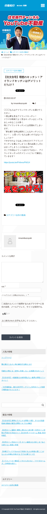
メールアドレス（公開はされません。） (14, 295)
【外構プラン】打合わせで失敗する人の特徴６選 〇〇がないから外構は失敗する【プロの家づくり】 (22, 452)
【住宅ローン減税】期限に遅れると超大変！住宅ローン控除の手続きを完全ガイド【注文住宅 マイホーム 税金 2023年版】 (23, 432)
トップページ (6, 357)
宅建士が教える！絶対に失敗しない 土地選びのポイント (22, 371)
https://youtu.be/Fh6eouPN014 (17, 162)
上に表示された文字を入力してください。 (19, 321)
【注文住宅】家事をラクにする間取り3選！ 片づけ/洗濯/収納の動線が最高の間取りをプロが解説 (22, 422)
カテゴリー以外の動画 (16, 215)
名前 (2, 286)
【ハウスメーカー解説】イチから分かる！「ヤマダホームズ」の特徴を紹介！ (23, 462)
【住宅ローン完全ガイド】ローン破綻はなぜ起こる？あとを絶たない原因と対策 (23, 443)
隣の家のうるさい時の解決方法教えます (16, 364)
